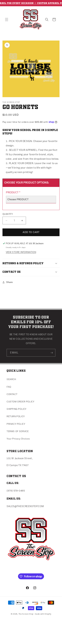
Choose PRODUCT (17, 199)
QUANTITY (7, 214)
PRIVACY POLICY (16, 424)
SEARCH (11, 379)
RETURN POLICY (16, 416)
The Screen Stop (26, 614)
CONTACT (12, 394)
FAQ (9, 387)
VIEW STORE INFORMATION (21, 252)
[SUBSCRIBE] (51, 353)
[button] (6, 19)
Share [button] (9, 282)
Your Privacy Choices (18, 439)
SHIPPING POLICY (16, 409)
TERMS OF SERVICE (18, 431)
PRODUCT (13, 192)
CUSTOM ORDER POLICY (20, 402)
